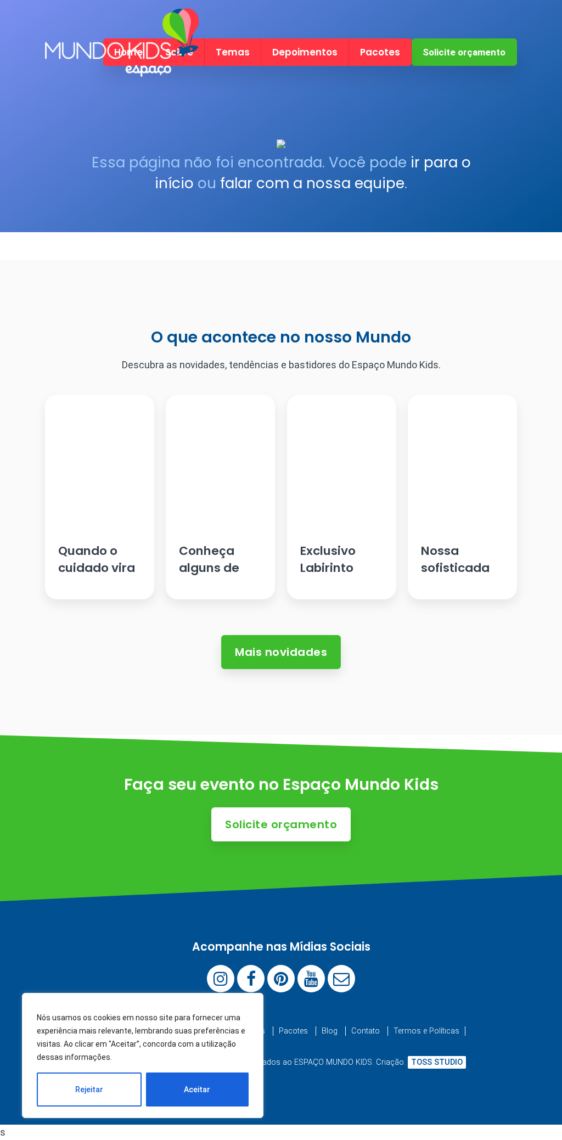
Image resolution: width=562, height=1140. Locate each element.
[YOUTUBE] (311, 978)
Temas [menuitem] (233, 52)
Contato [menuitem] (365, 1031)
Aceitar (197, 1089)
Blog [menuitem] (330, 1031)
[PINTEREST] (281, 978)
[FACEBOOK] (251, 978)
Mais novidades (281, 652)
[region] (142, 1055)
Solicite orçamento (464, 52)
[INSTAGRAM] (220, 978)
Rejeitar (89, 1089)
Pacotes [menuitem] (380, 52)
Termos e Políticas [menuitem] (426, 1031)
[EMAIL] (341, 978)
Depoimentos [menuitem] (305, 52)
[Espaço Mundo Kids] (122, 67)
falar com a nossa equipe (312, 183)
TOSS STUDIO (437, 1062)
